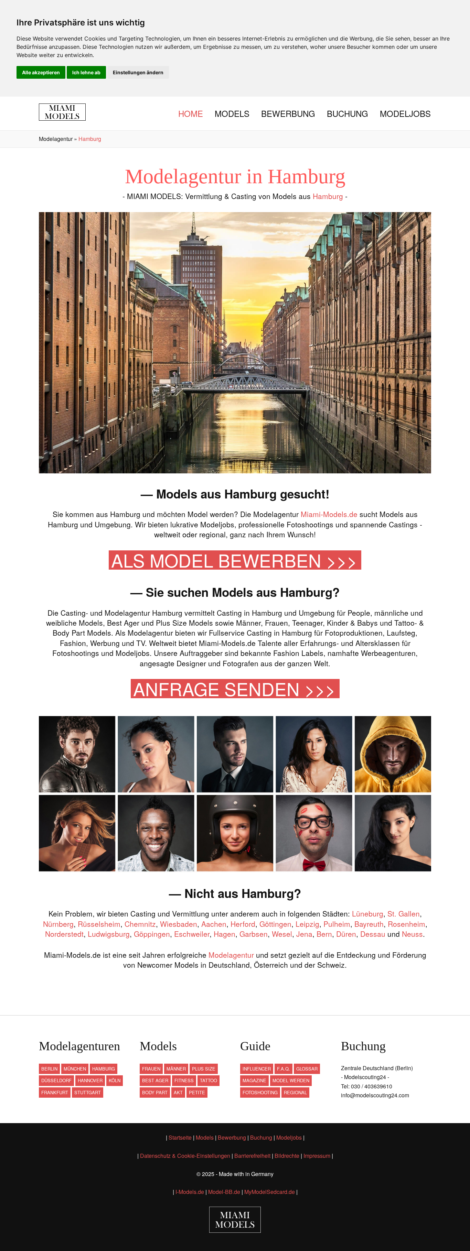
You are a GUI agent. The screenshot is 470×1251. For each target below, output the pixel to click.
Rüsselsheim (99, 924)
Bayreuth (369, 924)
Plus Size (203, 1068)
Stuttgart (87, 1092)
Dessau (372, 934)
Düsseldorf (56, 1080)
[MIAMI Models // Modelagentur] (67, 112)
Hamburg (328, 196)
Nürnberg (58, 924)
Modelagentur (231, 955)
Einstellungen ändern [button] (138, 72)
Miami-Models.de (329, 514)
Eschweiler (192, 934)
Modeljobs (405, 113)
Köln (114, 1080)
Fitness (184, 1080)
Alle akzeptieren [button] (41, 72)
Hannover (90, 1080)
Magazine (254, 1080)
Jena (304, 934)
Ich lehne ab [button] (86, 72)
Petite (197, 1092)
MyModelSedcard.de (269, 1192)
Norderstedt (64, 934)
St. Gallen (403, 913)
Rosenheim (406, 924)
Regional (295, 1092)
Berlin (49, 1068)
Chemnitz (140, 924)
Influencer (257, 1068)
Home (190, 113)
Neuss (412, 934)
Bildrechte (287, 1156)
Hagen (224, 934)
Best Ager (155, 1080)
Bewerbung (288, 113)
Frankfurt (54, 1092)
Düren (346, 934)
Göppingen (152, 934)
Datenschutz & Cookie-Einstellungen (185, 1156)
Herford (243, 924)
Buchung (347, 113)
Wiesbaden (178, 924)
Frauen (151, 1068)
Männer (176, 1068)
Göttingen (275, 924)
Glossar (307, 1068)
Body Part (155, 1092)
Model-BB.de (224, 1192)
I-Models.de (189, 1192)
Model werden (291, 1080)
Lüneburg (367, 913)
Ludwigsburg (109, 934)
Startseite (180, 1137)
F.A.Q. (283, 1068)
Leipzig (307, 924)
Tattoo (208, 1080)
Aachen (213, 924)
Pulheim (336, 924)
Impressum (316, 1156)
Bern (324, 934)
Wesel (282, 934)
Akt (178, 1092)
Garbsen (253, 934)
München (75, 1068)
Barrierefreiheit (252, 1156)
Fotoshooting (260, 1092)
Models (232, 113)
